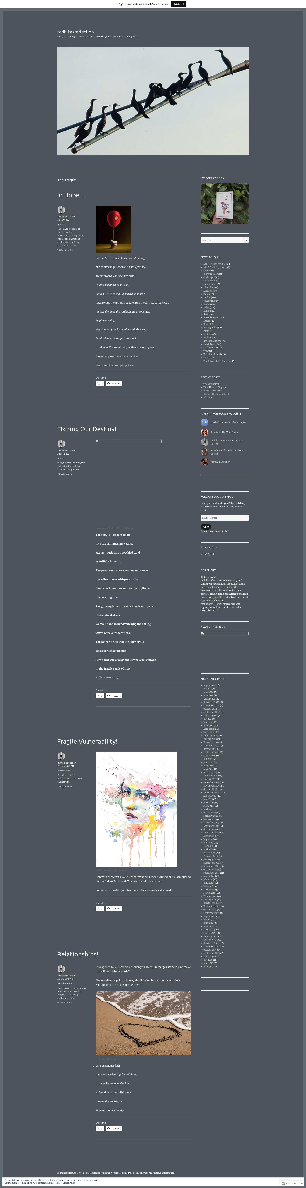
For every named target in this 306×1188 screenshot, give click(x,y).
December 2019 (211, 822)
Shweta (214, 432)
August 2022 (209, 715)
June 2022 (208, 722)
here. (160, 881)
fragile (60, 232)
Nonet (206, 324)
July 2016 (208, 959)
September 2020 (211, 792)
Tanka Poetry (210, 347)
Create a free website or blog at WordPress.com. (103, 1173)
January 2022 (210, 739)
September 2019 (211, 832)
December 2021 (211, 742)
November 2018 (211, 866)
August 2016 (209, 956)
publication (63, 781)
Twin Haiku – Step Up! (214, 387)
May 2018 (208, 886)
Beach (68, 462)
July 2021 (207, 759)
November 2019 (211, 826)
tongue (61, 994)
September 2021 (211, 752)
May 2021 (208, 765)
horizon (76, 466)
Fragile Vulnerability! (87, 741)
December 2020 (211, 782)
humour (207, 311)
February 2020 (210, 816)
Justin (214, 462)
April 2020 (208, 809)
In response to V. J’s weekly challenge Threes (124, 967)
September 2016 (211, 953)
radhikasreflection (75, 31)
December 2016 (211, 943)
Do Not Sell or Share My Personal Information (151, 1173)
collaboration (210, 280)
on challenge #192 (128, 356)
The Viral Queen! (211, 384)
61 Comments (64, 1002)
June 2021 (208, 762)
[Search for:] (222, 240)
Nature (61, 469)
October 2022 (210, 708)
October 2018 (210, 869)
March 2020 (209, 812)
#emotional (63, 988)
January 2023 (210, 698)
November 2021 (211, 745)
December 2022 (211, 702)
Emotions (62, 775)
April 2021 (208, 769)
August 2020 (209, 795)
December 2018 (211, 862)
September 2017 (211, 913)
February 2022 (210, 735)
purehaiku (216, 422)
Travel (206, 351)
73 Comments (64, 786)
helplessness (64, 778)
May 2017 (208, 926)
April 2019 (208, 849)
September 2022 (211, 712)
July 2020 (208, 799)
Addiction (208, 397)
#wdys (60, 462)
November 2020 (211, 785)
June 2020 (208, 802)
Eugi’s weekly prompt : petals (114, 365)
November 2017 (211, 906)
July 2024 (208, 688)
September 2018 (211, 872)
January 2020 (210, 819)
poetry (60, 224)
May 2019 (208, 846)
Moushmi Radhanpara (222, 450)
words (72, 998)
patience (62, 991)
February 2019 (210, 856)
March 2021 (209, 772)
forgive (74, 988)
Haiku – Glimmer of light (216, 394)
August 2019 (209, 836)
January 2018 (209, 899)
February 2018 (210, 896)
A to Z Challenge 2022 (214, 267)
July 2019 (208, 839)
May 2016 (208, 966)
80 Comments (64, 474)
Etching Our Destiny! (86, 429)
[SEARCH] (246, 240)
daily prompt (209, 284)
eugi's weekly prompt (68, 228)
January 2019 (210, 859)
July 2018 (207, 879)
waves (76, 469)
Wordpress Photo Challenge (217, 361)
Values (206, 357)
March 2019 (209, 852)
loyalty (68, 232)
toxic (74, 245)
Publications (63, 770)
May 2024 (208, 695)
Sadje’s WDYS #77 (107, 677)
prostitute (77, 778)
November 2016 (211, 946)
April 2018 (208, 889)
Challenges (209, 277)
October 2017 (210, 909)
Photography (210, 327)
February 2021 (210, 775)
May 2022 (208, 725)
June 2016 (208, 963)
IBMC (206, 314)
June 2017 (208, 923)
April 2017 (208, 929)
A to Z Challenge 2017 (214, 264)
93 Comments (64, 250)
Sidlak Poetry (210, 344)
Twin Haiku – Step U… (236, 422)
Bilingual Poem (211, 274)
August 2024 (209, 685)
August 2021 (209, 755)
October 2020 (210, 789)
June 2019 (208, 842)
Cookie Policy (69, 1183)
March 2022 (209, 732)
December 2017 (211, 903)
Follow (206, 526)
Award (206, 270)
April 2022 (208, 729)
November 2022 (211, 705)
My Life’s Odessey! (212, 390)
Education (208, 287)
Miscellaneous (64, 983)
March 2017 (209, 933)
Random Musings (212, 341)
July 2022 (208, 719)
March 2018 (209, 893)
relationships (64, 245)
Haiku (206, 307)
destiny (76, 462)
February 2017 (210, 936)
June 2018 (208, 883)
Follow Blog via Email (217, 496)
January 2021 (209, 779)
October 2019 (210, 829)
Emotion (207, 290)
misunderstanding (67, 235)
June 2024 (208, 692)
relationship (74, 991)
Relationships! (77, 954)
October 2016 (210, 949)
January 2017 (209, 939)
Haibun (207, 304)
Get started (179, 4)
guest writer (209, 300)
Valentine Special (212, 354)
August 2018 (209, 876)
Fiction (207, 297)
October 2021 (210, 749)
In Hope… (71, 195)
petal (80, 235)
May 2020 (208, 806)
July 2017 (207, 919)
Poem (60, 238)
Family (206, 294)
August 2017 (209, 916)
